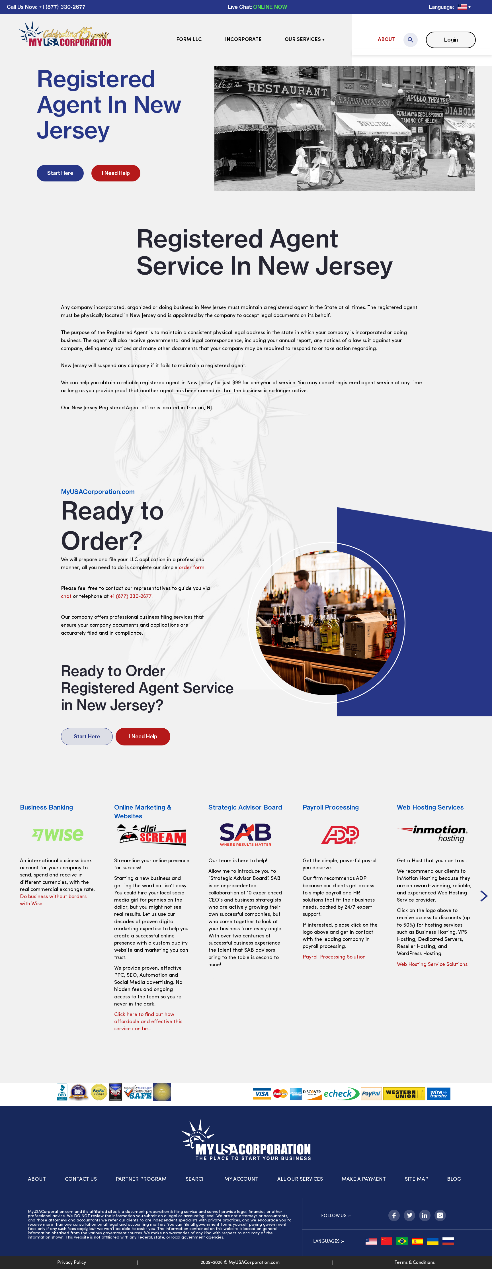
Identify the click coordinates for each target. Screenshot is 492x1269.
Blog (454, 1179)
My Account (241, 1179)
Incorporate (243, 39)
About (386, 39)
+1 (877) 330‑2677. (131, 596)
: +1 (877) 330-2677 (60, 7)
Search (196, 1179)
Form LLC (189, 39)
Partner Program (141, 1179)
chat (66, 596)
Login (451, 39)
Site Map (416, 1179)
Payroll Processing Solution (239, 957)
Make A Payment (364, 1179)
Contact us (81, 1179)
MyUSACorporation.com (98, 492)
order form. (192, 568)
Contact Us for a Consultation (432, 979)
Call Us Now (21, 7)
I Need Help (116, 173)
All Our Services (300, 1179)
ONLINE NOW (270, 7)
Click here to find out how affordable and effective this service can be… (54, 1022)
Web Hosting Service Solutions (338, 964)
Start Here (60, 173)
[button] (8, 896)
